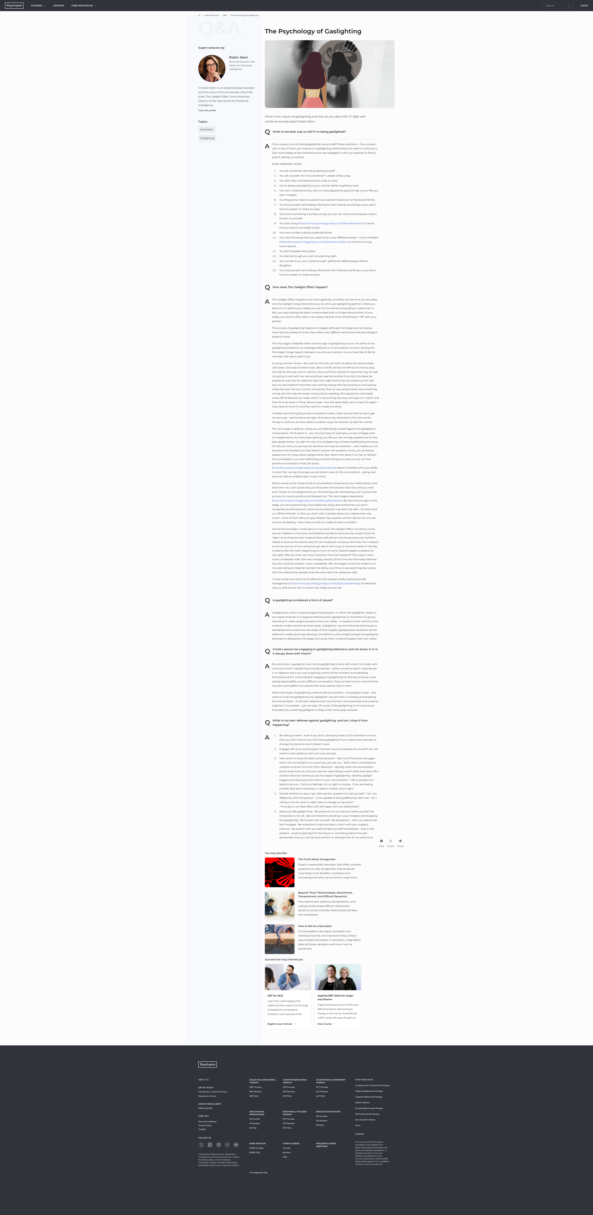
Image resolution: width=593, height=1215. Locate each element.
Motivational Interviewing (256, 1113)
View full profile (207, 110)
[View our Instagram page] (227, 1145)
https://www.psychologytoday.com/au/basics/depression (307, 500)
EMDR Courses (256, 1148)
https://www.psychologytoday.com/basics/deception (330, 223)
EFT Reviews (288, 1123)
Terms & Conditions (207, 1121)
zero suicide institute (328, 1111)
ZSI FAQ (320, 1125)
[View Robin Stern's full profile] (211, 68)
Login (584, 5)
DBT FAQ (253, 1096)
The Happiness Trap (258, 1172)
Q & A (357, 1125)
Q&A (225, 15)
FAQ (285, 1157)
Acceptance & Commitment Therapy (330, 1081)
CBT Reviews (289, 1091)
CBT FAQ (287, 1096)
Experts (58, 5)
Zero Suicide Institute (365, 1120)
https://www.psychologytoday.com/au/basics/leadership (325, 583)
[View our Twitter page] (201, 1145)
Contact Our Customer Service (212, 1092)
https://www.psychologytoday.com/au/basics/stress (304, 467)
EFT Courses (288, 1119)
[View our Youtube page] (236, 1145)
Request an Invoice (207, 1096)
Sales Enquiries (205, 1108)
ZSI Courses (321, 1116)
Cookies (202, 1129)
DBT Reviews (255, 1091)
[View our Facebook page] (210, 1145)
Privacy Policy (205, 1125)
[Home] (199, 15)
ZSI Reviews (321, 1120)
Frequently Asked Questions (326, 1144)
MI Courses (254, 1119)
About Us (203, 1079)
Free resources (82, 5)
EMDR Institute (257, 1143)
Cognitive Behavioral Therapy (295, 1081)
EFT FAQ (287, 1128)
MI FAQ (252, 1128)
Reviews (286, 1152)
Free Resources (211, 15)
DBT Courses (255, 1087)
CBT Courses (289, 1087)
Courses (36, 5)
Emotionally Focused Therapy (295, 1113)
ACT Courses (322, 1087)
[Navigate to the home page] (14, 5)
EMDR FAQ (254, 1152)
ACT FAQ (320, 1096)
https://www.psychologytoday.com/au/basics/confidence (315, 241)
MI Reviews (254, 1123)
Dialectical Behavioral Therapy (262, 1081)
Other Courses (291, 1143)
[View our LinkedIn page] (219, 1145)
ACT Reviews (322, 1091)
